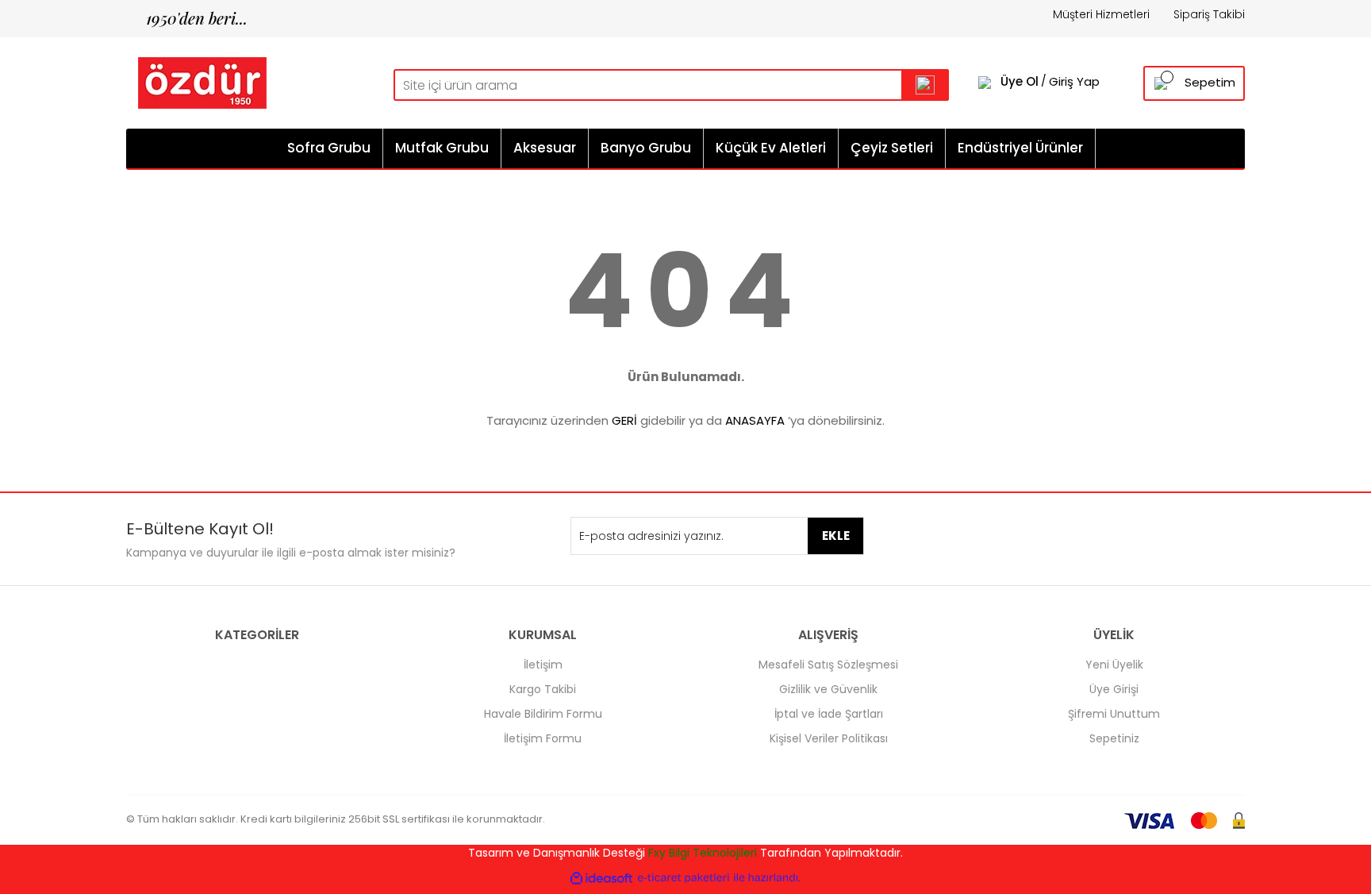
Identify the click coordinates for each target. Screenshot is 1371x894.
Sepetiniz (1114, 738)
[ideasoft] (601, 877)
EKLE (836, 535)
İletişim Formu (543, 738)
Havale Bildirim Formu (543, 714)
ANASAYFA (755, 420)
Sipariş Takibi (1209, 14)
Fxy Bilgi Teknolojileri (702, 853)
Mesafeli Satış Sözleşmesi (828, 664)
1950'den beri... (187, 18)
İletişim (543, 664)
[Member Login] (984, 82)
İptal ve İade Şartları (828, 714)
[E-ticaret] (683, 877)
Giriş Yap (1074, 82)
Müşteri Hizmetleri (1101, 14)
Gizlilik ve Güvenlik (828, 689)
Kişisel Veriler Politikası (829, 738)
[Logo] (196, 82)
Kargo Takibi (542, 689)
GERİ (624, 420)
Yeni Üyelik (1114, 664)
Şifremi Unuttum (1114, 714)
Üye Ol (1019, 82)
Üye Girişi (1114, 689)
